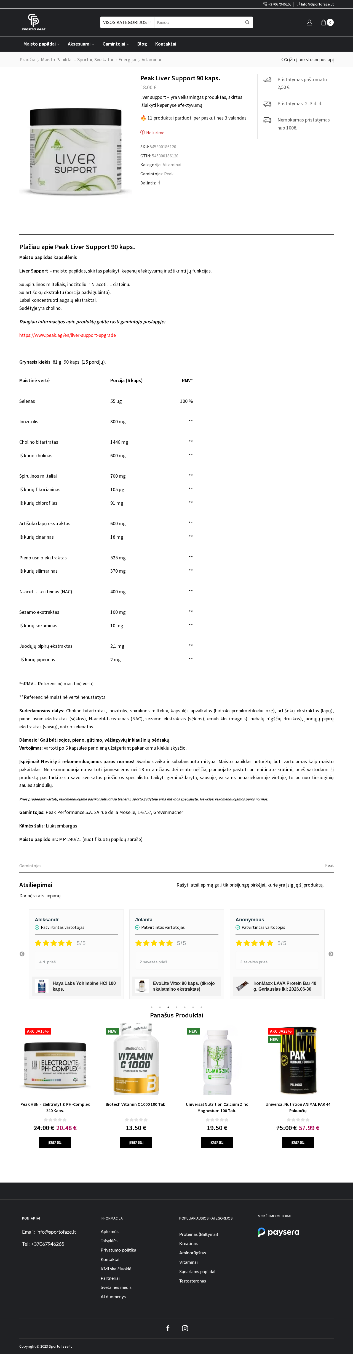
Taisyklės (109, 1241)
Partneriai (110, 1278)
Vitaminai (151, 59)
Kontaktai (165, 44)
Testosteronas (192, 1281)
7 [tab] (201, 1007)
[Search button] (247, 22)
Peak (168, 173)
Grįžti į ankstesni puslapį (309, 59)
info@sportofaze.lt (56, 1232)
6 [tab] (193, 1007)
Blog (142, 44)
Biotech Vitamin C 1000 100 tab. (136, 1104)
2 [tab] (160, 1007)
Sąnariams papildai (197, 1272)
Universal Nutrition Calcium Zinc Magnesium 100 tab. (217, 1107)
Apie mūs (110, 1231)
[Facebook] (158, 182)
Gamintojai (114, 44)
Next (331, 954)
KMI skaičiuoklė (116, 1269)
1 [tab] (151, 1007)
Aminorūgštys (192, 1253)
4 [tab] (176, 1007)
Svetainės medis (116, 1287)
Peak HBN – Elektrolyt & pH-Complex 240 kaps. (55, 1107)
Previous (22, 954)
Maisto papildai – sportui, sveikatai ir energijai (88, 59)
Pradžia (27, 59)
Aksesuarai (79, 44)
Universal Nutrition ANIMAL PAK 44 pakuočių (298, 1107)
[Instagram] (185, 1328)
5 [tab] (185, 1007)
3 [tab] (168, 1007)
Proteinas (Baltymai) (198, 1234)
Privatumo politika (118, 1250)
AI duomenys (113, 1297)
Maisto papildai (39, 44)
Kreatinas (188, 1243)
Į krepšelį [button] (55, 1142)
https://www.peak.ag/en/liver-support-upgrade (67, 335)
